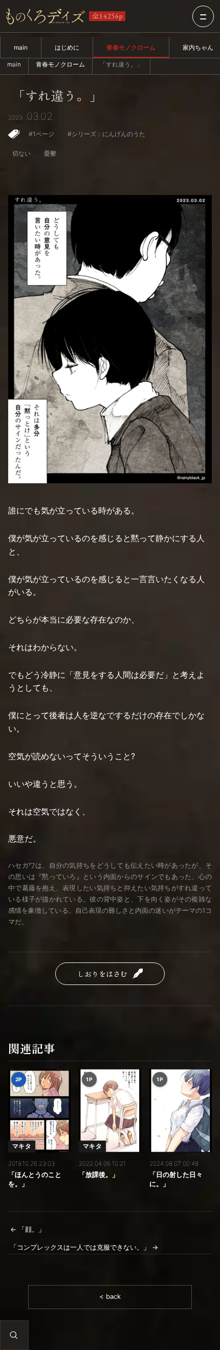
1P (89, 1079)
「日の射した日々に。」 (176, 1179)
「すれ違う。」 (57, 95)
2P (18, 1079)
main (21, 47)
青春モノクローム (131, 47)
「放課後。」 (99, 1174)
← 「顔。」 (27, 1229)
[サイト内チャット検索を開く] (14, 1335)
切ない (21, 153)
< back (110, 1296)
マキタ (21, 1146)
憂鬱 (50, 153)
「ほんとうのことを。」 (34, 1179)
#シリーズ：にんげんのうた (106, 134)
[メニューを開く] (203, 16)
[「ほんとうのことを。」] (39, 1110)
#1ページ (41, 134)
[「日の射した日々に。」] (180, 1110)
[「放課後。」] (110, 1110)
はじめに (67, 47)
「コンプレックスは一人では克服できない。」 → (84, 1247)
